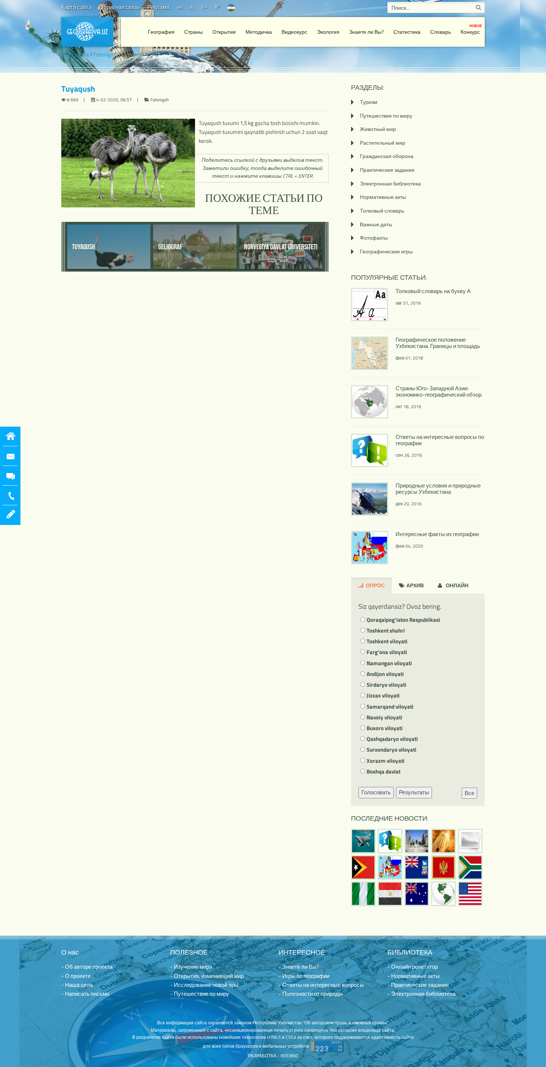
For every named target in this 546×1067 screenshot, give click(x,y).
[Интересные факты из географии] (390, 867)
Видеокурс (294, 32)
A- (204, 7)
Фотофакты (374, 238)
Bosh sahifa (75, 54)
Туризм (368, 102)
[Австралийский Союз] (416, 893)
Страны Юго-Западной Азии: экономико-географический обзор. (439, 391)
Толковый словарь (382, 210)
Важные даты (376, 224)
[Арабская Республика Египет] (390, 893)
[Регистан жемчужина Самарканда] (416, 841)
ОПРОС (375, 585)
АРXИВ (414, 585)
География (161, 32)
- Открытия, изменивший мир (207, 976)
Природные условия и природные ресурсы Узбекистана (438, 488)
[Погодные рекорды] (443, 841)
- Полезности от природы (311, 993)
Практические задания (387, 170)
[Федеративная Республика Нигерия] (363, 893)
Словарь (440, 32)
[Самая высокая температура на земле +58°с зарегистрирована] (470, 841)
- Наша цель (77, 985)
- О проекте (76, 976)
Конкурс (471, 29)
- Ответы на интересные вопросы (321, 985)
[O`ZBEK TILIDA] (231, 7)
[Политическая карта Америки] (443, 893)
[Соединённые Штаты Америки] (470, 893)
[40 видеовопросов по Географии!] (390, 841)
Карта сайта (76, 7)
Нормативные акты (383, 197)
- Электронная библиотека (421, 993)
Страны (193, 32)
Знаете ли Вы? (366, 32)
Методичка (259, 32)
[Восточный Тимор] (363, 867)
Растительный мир (382, 143)
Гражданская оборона (386, 156)
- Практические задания (418, 985)
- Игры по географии (304, 976)
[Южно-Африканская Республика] (470, 867)
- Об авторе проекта (87, 966)
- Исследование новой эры (204, 985)
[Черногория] (443, 867)
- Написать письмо (85, 993)
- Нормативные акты (413, 976)
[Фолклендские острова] (416, 867)
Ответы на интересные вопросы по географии (440, 440)
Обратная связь (119, 7)
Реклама (158, 7)
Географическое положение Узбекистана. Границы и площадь (438, 342)
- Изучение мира (191, 966)
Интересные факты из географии (437, 534)
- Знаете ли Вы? (299, 966)
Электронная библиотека (390, 183)
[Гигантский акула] (363, 841)
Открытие (224, 32)
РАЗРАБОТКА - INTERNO (273, 1055)
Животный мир (378, 129)
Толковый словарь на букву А (433, 291)
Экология (328, 32)
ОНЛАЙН (456, 585)
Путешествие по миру (386, 115)
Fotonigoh (105, 54)
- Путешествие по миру (199, 993)
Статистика (406, 32)
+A (180, 7)
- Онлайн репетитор (412, 966)
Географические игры (386, 251)
